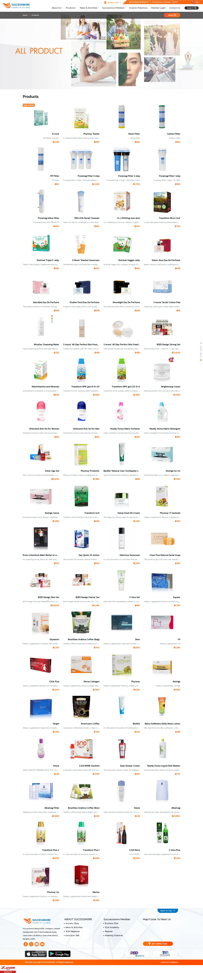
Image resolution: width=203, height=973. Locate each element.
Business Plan (111, 923)
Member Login (158, 7)
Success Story (72, 923)
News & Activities (88, 7)
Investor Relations (138, 7)
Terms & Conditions (169, 962)
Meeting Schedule (114, 936)
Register (109, 931)
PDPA (175, 2)
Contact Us (174, 7)
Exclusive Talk (72, 936)
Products (70, 7)
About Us (56, 7)
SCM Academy (112, 927)
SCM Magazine (73, 931)
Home (25, 15)
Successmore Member (113, 7)
